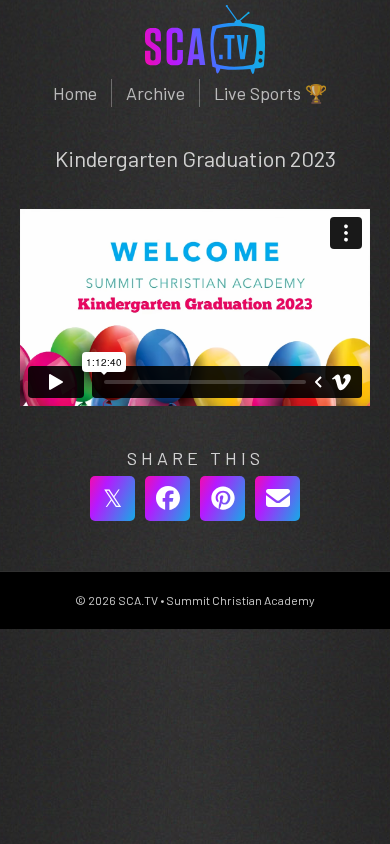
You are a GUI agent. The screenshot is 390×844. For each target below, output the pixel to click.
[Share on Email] (277, 498)
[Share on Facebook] (167, 498)
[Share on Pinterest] (222, 498)
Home (75, 93)
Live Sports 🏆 (270, 93)
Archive (155, 93)
